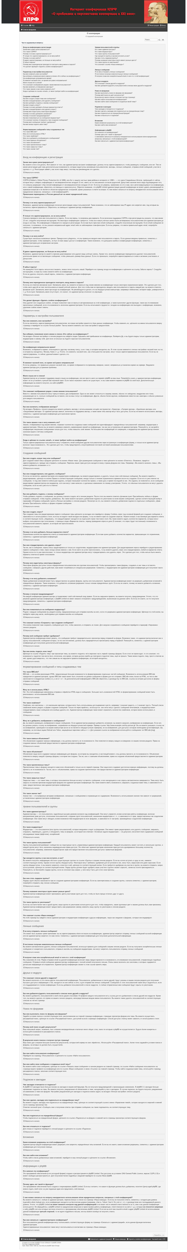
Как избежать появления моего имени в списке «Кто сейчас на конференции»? (51, 76)
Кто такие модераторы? (103, 52)
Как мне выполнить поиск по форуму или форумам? (113, 93)
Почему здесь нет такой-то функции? (108, 134)
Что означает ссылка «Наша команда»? (109, 64)
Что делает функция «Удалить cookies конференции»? (43, 67)
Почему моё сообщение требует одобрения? (39, 122)
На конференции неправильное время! (37, 78)
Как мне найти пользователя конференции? (111, 99)
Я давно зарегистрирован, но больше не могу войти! (42, 60)
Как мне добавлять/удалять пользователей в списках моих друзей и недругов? (123, 86)
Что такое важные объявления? (34, 140)
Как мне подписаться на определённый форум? (112, 113)
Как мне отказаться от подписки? (107, 115)
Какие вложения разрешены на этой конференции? (114, 123)
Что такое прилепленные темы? (35, 145)
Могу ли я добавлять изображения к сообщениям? (41, 138)
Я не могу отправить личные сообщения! (110, 72)
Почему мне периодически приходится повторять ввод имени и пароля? (49, 64)
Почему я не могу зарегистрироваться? (37, 54)
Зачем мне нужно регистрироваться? (36, 49)
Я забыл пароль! (29, 62)
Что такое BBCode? (30, 132)
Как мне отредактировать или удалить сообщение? (41, 101)
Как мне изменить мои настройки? (35, 74)
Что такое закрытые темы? (33, 147)
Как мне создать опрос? (31, 105)
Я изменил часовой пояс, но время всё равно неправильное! (45, 80)
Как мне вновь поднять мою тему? (35, 124)
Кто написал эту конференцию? (106, 132)
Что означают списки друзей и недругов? (110, 83)
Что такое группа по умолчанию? (107, 62)
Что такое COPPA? (30, 52)
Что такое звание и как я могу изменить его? (39, 89)
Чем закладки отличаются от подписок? (109, 109)
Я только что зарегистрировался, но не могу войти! (41, 56)
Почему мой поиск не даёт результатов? (109, 95)
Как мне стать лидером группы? (106, 58)
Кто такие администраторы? (105, 49)
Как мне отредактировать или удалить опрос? (39, 109)
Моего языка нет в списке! (32, 83)
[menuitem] (31, 25)
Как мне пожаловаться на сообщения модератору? (41, 118)
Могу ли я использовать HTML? (34, 134)
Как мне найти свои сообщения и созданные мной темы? (115, 102)
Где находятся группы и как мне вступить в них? (112, 56)
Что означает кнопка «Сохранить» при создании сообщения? (45, 120)
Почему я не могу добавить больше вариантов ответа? (43, 107)
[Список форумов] (93, 11)
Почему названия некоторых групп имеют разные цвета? (115, 60)
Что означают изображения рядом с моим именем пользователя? (47, 85)
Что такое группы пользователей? (107, 54)
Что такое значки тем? (31, 149)
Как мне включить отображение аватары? (38, 87)
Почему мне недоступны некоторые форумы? (39, 111)
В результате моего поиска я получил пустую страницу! (115, 97)
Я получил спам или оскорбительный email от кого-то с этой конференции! (122, 76)
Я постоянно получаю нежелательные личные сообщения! (116, 74)
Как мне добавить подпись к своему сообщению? (40, 103)
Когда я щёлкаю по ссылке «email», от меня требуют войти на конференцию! (51, 91)
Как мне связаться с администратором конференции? (114, 141)
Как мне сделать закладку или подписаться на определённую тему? (119, 111)
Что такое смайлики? (30, 136)
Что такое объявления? (31, 142)
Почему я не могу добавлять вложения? (37, 114)
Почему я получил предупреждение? (36, 116)
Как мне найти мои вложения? (106, 125)
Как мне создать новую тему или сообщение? (39, 99)
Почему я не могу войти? (32, 58)
